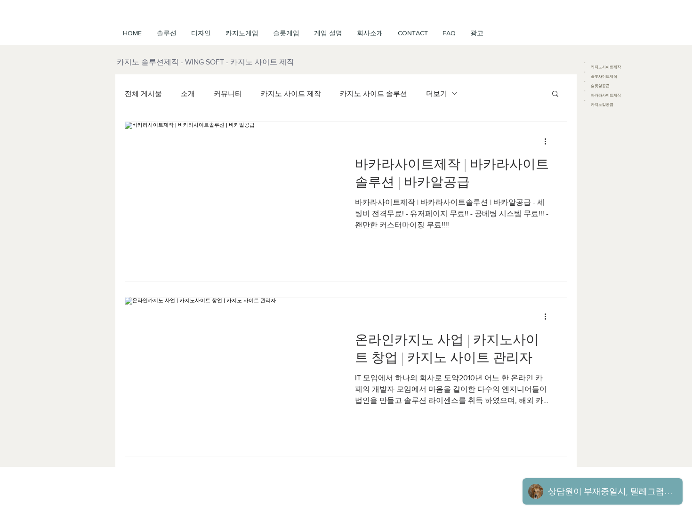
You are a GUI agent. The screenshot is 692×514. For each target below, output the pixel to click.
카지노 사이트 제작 (291, 93)
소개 (188, 93)
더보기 (436, 93)
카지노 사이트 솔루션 (373, 93)
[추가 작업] (548, 141)
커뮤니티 (228, 93)
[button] (327, 33)
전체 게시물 (143, 93)
